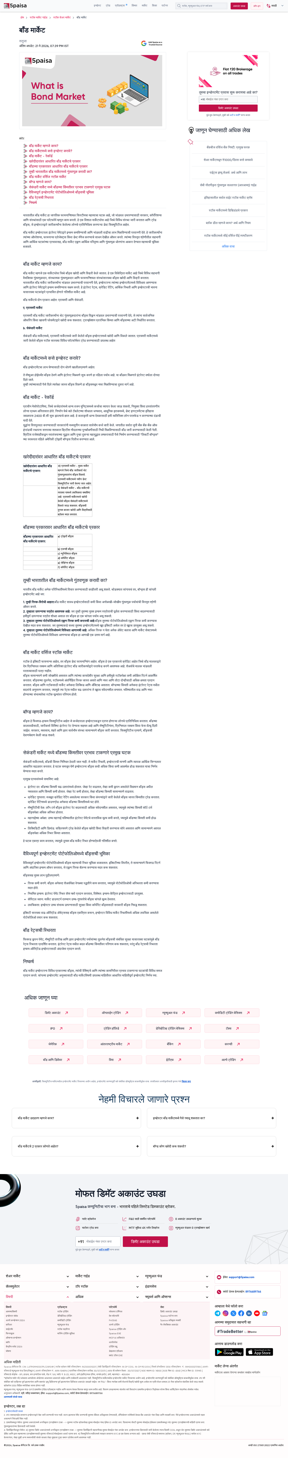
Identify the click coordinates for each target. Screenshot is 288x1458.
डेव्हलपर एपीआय (116, 1351)
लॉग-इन (257, 6)
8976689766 (253, 1291)
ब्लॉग (8, 1342)
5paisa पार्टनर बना (169, 1315)
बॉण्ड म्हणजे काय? (40, 182)
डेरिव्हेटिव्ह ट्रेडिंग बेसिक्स (170, 1028)
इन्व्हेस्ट (97, 5)
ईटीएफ (170, 1060)
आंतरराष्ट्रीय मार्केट (112, 1044)
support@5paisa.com (241, 1277)
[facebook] (241, 1313)
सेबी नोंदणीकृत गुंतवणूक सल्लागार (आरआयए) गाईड (228, 185)
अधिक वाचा (228, 246)
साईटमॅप (9, 1329)
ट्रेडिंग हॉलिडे (112, 1028)
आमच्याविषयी (11, 1311)
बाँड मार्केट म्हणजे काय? (43, 146)
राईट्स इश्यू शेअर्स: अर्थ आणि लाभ (228, 172)
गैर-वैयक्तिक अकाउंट (169, 1324)
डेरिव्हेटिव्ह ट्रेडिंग (64, 1315)
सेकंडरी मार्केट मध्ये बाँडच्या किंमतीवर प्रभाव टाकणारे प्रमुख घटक (69, 187)
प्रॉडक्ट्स (120, 5)
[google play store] (229, 1353)
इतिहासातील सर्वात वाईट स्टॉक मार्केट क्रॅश (228, 198)
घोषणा (8, 1351)
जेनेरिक (53, 1044)
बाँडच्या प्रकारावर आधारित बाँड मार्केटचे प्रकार (58, 166)
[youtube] (257, 1313)
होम (22, 17)
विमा (111, 1060)
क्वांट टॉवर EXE (116, 1355)
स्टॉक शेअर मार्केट (62, 17)
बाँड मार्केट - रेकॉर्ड (41, 156)
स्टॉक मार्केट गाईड (38, 17)
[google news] (265, 1313)
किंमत (134, 5)
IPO (53, 1028)
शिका (154, 5)
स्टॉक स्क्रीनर (63, 1329)
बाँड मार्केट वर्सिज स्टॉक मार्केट (47, 176)
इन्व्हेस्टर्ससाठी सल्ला (14, 1411)
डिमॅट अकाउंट (53, 1013)
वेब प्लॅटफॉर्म (114, 1315)
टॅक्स (229, 1028)
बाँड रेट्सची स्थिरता (41, 197)
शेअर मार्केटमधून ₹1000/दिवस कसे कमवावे (228, 160)
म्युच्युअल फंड (170, 1013)
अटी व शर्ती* (235, 115)
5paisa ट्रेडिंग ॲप (117, 1329)
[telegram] (218, 1313)
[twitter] (233, 1313)
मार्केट (144, 5)
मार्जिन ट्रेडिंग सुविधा (66, 1333)
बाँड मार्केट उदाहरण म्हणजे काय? (36, 1118)
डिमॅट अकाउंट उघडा (228, 108)
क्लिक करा (186, 1081)
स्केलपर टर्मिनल (115, 1311)
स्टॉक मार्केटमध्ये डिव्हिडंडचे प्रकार (228, 210)
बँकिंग (170, 1044)
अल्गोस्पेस (113, 1342)
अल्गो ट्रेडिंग (229, 1060)
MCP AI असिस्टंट (117, 1337)
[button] (273, 6)
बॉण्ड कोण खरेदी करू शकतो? (169, 1146)
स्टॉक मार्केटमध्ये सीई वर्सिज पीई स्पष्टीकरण (228, 236)
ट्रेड (108, 5)
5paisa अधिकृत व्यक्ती (170, 1320)
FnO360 (113, 1320)
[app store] (259, 1353)
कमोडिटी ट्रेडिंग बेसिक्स (229, 1013)
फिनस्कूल (10, 1333)
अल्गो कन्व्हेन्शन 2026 (15, 1320)
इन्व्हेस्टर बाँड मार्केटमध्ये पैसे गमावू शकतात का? (179, 1118)
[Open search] (179, 5)
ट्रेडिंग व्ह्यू (113, 1346)
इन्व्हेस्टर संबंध (12, 1315)
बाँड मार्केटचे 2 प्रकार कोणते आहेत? (38, 1146)
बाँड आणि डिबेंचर (53, 1060)
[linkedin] (249, 1313)
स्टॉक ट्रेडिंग (62, 1311)
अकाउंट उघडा (239, 6)
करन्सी (229, 1044)
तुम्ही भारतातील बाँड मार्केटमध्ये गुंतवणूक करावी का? (60, 171)
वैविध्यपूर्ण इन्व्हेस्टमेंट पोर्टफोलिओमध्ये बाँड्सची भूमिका (61, 192)
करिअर (9, 1324)
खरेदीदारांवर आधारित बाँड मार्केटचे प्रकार (55, 161)
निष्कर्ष (33, 202)
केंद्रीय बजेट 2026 (14, 1346)
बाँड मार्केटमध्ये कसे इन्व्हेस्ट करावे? (50, 151)
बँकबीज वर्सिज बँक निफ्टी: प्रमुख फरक (228, 147)
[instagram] (225, 1313)
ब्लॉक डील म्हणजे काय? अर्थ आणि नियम (228, 223)
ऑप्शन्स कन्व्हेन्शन (13, 1337)
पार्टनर (165, 5)
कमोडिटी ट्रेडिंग (64, 1320)
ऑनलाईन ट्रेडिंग (111, 1013)
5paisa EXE (115, 1333)
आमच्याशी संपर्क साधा (13, 1396)
